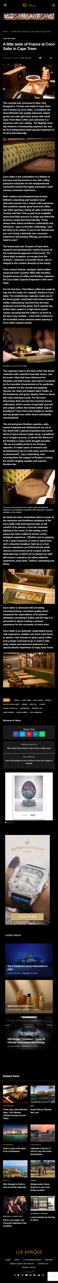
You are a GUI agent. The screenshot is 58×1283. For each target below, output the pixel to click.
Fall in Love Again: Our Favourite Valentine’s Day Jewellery (15, 1223)
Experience (8, 1106)
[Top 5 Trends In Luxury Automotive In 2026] (29, 960)
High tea (33, 704)
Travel (33, 1180)
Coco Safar (38, 700)
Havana (25, 704)
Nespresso (25, 708)
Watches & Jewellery (13, 1216)
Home (5, 31)
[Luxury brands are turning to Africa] (42, 1203)
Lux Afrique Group (32, 1260)
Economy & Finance (39, 1213)
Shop (17, 1260)
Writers (49, 1260)
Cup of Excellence (11, 704)
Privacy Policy (29, 1267)
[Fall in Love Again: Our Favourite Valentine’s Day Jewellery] (15, 1204)
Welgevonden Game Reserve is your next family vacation (40, 1187)
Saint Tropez (8, 712)
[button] (5, 822)
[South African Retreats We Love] (42, 1094)
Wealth (6, 1180)
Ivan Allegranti (14, 1010)
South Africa (22, 712)
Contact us (43, 1264)
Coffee (48, 700)
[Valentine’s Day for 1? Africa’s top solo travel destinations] (42, 1133)
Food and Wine (9, 38)
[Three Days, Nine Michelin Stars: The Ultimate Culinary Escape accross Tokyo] (15, 1094)
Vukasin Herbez (14, 973)
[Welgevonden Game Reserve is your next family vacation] (42, 1169)
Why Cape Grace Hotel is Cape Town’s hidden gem (29, 748)
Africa (16, 700)
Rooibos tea (37, 708)
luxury (42, 704)
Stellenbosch (36, 712)
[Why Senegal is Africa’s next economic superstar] (15, 1169)
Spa (32, 1106)
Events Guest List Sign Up (21, 1264)
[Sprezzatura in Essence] (29, 996)
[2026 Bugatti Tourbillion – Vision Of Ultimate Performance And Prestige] (29, 1033)
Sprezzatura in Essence (19, 1006)
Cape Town (26, 700)
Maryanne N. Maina (10, 58)
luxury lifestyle (10, 708)
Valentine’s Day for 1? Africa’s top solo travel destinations (40, 1151)
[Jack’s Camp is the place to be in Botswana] (15, 1133)
